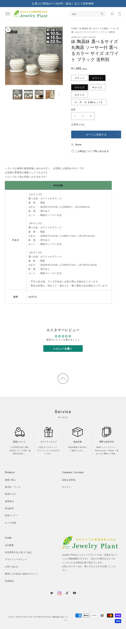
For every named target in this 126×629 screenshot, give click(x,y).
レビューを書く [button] (63, 348)
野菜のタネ (10, 493)
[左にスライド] (8, 94)
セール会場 (10, 522)
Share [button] (78, 144)
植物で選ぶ (10, 479)
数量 (73, 109)
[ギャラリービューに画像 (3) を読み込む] (39, 94)
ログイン (66, 486)
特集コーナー (11, 515)
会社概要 (9, 545)
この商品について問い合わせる (92, 151)
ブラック (79, 78)
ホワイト (97, 78)
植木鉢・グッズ (13, 486)
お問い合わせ (11, 566)
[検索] (102, 14)
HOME (74, 28)
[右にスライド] (59, 94)
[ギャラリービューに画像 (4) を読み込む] (50, 94)
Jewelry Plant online (24, 617)
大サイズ (79, 94)
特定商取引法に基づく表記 (18, 552)
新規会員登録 (68, 479)
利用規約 (9, 580)
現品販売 (9, 508)
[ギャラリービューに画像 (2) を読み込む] (28, 94)
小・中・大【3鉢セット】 (89, 102)
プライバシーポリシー (16, 559)
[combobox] (87, 14)
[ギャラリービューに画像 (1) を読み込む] (17, 94)
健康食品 (9, 501)
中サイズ (97, 87)
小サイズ (79, 87)
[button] (7, 13)
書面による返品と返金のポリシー (21, 573)
